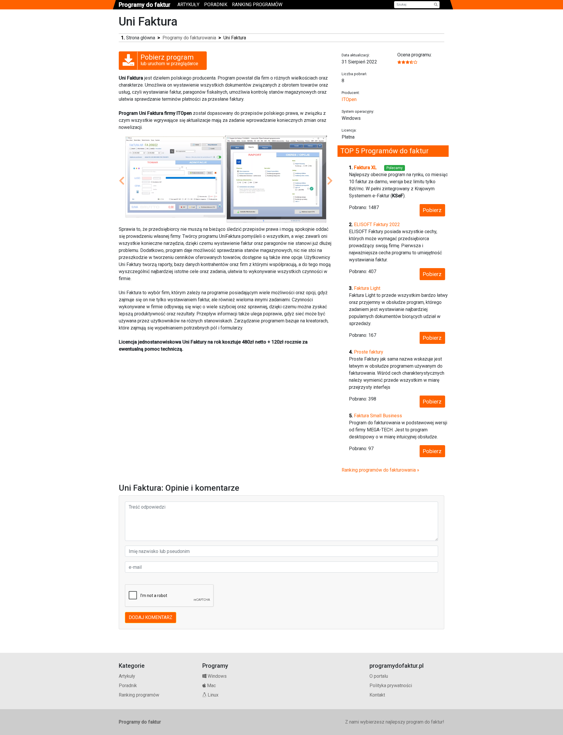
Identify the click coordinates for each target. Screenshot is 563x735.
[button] (122, 181)
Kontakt (377, 695)
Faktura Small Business (378, 415)
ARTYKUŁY (188, 4)
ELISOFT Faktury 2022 (377, 224)
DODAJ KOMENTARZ (150, 617)
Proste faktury (368, 352)
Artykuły (127, 676)
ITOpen (349, 99)
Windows (216, 676)
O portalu (378, 676)
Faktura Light (367, 288)
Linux (212, 695)
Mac (211, 685)
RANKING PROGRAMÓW (257, 4)
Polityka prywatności (390, 685)
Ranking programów (139, 695)
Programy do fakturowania (189, 38)
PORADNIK (215, 4)
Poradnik (128, 685)
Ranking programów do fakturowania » (380, 470)
